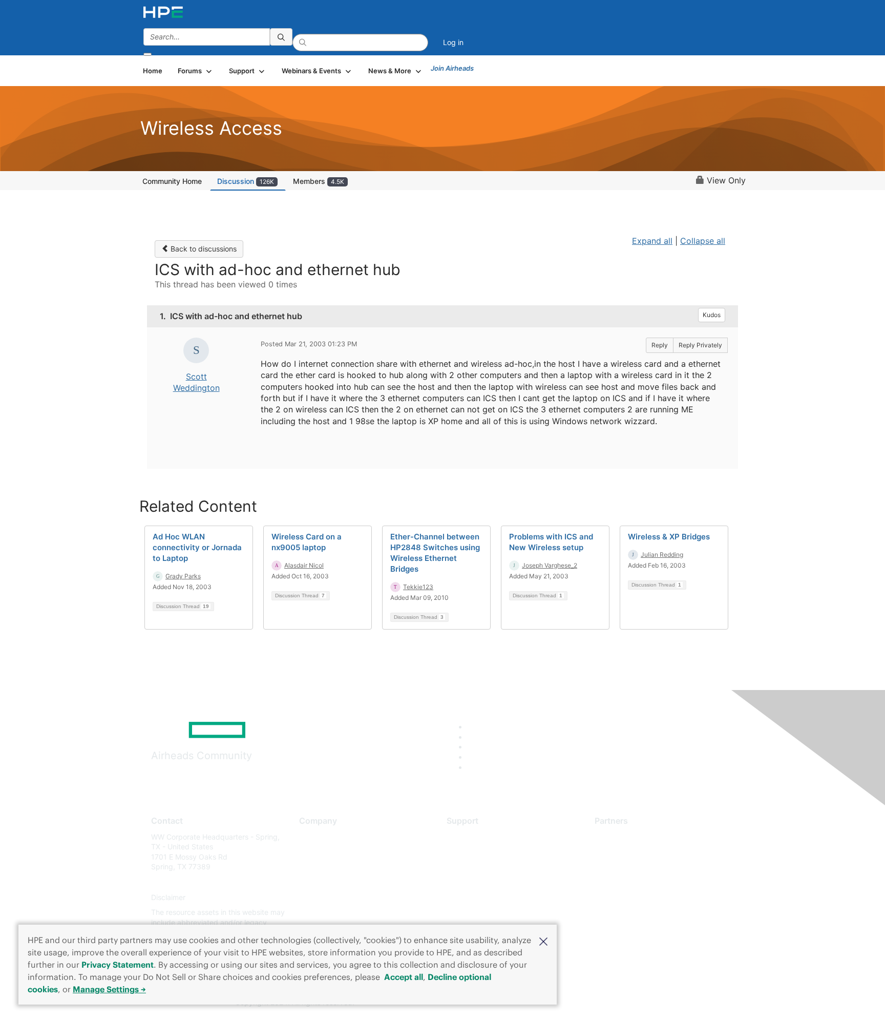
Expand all (652, 241)
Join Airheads (452, 68)
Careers (312, 851)
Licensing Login (473, 897)
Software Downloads (481, 882)
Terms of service (326, 912)
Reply (659, 345)
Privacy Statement (117, 964)
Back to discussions (202, 248)
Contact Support (474, 851)
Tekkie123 (418, 587)
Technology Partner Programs (644, 882)
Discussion (245, 181)
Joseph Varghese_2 (549, 565)
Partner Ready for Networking (645, 867)
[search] (281, 37)
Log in (453, 42)
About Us (314, 836)
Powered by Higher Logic (590, 1003)
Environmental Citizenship (342, 882)
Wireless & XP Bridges (669, 536)
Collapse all (702, 241)
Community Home (172, 181)
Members (318, 181)
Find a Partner (618, 836)
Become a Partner (625, 851)
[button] (543, 940)
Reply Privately (700, 345)
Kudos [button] (712, 315)
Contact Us (317, 867)
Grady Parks (183, 576)
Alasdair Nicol (304, 565)
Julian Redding (662, 554)
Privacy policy (322, 897)
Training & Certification (484, 867)
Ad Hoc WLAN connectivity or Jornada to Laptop (197, 547)
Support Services (475, 836)
